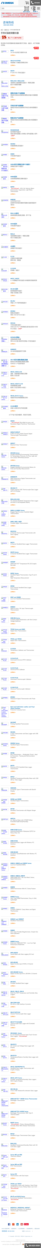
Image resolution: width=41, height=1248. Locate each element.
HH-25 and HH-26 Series (17, 1196)
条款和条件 (13, 1228)
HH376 (12, 765)
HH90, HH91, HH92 (16, 521)
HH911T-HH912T (15, 432)
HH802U (12, 607)
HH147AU (13, 531)
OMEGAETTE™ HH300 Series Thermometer (23, 1099)
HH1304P (13, 722)
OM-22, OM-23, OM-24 (17, 991)
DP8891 (12, 697)
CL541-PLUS (14, 678)
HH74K (12, 809)
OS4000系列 (14, 406)
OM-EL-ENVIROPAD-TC (17, 1067)
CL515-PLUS (14, 668)
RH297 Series (14, 1122)
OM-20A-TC (13, 488)
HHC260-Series (15, 466)
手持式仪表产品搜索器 (16, 105)
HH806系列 (13, 176)
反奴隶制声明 (29, 1228)
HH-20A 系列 (14, 289)
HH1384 (12, 732)
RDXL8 (12, 234)
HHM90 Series (14, 941)
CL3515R (13, 268)
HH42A (12, 421)
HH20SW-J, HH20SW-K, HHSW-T (20, 1207)
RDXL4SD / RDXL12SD (17, 81)
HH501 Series (14, 573)
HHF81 (12, 187)
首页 (2, 29)
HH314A (12, 323)
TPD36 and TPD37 (15, 1184)
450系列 (12, 246)
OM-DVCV (13, 1044)
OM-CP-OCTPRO (15, 61)
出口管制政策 (21, 1228)
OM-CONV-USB (15, 1002)
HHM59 (12, 887)
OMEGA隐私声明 (5, 1228)
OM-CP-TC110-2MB (16, 1022)
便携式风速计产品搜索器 (17, 93)
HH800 (12, 154)
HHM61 (12, 908)
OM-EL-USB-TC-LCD (16, 384)
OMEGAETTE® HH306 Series (19, 1111)
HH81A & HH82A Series (17, 510)
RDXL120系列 (14, 213)
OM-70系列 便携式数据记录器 (19, 360)
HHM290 (12, 199)
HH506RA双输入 (15, 337)
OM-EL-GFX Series (16, 1078)
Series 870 (13, 1174)
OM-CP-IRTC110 (15, 1012)
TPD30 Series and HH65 (17, 629)
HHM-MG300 (14, 852)
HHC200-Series (15, 453)
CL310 (12, 256)
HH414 (12, 777)
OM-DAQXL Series (16, 1033)
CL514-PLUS (14, 658)
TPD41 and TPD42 (15, 639)
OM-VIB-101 (14, 1089)
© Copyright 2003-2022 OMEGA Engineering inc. (21, 1236)
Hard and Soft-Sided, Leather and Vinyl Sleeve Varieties (22, 707)
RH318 (12, 1134)
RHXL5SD (13, 1143)
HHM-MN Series (15, 618)
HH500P (12, 562)
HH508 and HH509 (15, 799)
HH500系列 (13, 224)
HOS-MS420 (14, 962)
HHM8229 (13, 349)
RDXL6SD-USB (15, 499)
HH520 (12, 586)
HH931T (12, 443)
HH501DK (13, 788)
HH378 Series (14, 552)
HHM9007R (13, 477)
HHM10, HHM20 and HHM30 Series (20, 863)
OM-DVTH (13, 1055)
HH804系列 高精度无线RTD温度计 (20, 164)
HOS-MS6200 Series (16, 972)
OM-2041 (13, 982)
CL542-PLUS (14, 687)
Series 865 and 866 (16, 1155)
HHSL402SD (14, 952)
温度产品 (6, 29)
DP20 (12, 50)
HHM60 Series (14, 897)
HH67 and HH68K (15, 597)
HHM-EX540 (14, 841)
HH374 (12, 542)
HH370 (12, 71)
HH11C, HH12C (14, 278)
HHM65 (12, 930)
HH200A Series (15, 743)
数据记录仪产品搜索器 (16, 118)
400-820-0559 (8, 25)
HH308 (12, 753)
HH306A (12, 311)
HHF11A (12, 818)
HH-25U (12, 301)
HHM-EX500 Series (16, 830)
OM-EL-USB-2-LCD (16, 372)
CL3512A (13, 648)
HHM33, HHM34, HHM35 (17, 876)
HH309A (12, 144)
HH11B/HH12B (14, 130)
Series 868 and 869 (16, 1164)
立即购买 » (13, 55)
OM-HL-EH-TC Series (16, 396)
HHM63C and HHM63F (17, 919)
